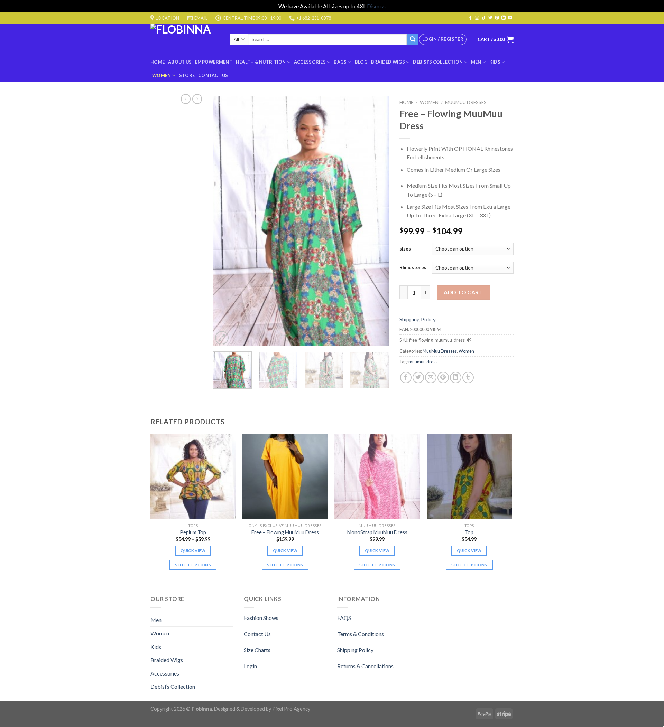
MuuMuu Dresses (466, 102)
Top (469, 532)
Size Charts (257, 649)
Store (187, 75)
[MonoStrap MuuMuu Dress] (377, 477)
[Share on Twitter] (418, 377)
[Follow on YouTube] (510, 18)
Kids (494, 62)
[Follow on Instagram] (477, 18)
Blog (361, 62)
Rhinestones (412, 267)
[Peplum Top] (193, 477)
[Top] (469, 477)
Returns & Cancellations (365, 666)
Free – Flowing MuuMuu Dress (285, 532)
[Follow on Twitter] (490, 18)
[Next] (377, 221)
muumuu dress (422, 362)
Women (161, 75)
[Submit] (412, 39)
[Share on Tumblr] (468, 377)
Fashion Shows (261, 617)
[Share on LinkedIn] (455, 377)
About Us (180, 62)
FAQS (344, 617)
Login (250, 666)
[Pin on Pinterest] (443, 377)
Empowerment (213, 62)
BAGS (340, 62)
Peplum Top (193, 532)
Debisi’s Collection (438, 62)
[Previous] (225, 221)
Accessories (310, 62)
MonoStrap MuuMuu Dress (377, 532)
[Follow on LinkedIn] (503, 18)
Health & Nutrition (261, 62)
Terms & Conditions (360, 634)
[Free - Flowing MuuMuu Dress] (285, 477)
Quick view (193, 550)
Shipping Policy (417, 319)
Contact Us (213, 75)
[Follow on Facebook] (470, 18)
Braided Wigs (388, 62)
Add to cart (463, 292)
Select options (193, 565)
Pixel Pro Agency (291, 709)
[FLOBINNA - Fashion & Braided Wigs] (185, 39)
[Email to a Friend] (430, 377)
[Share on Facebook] (406, 377)
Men (476, 62)
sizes (405, 249)
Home (157, 62)
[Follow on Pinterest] (497, 18)
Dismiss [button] (376, 6)
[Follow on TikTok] (484, 18)
